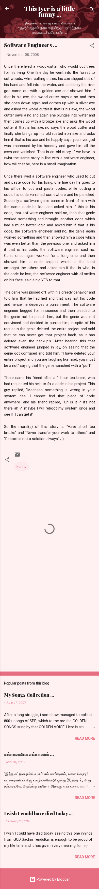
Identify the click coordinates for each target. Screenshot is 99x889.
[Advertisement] (49, 627)
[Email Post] (17, 456)
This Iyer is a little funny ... (49, 11)
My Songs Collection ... (29, 695)
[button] (92, 46)
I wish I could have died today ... (38, 813)
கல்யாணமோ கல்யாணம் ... (29, 754)
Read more (85, 738)
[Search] (92, 10)
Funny (21, 466)
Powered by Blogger (53, 879)
